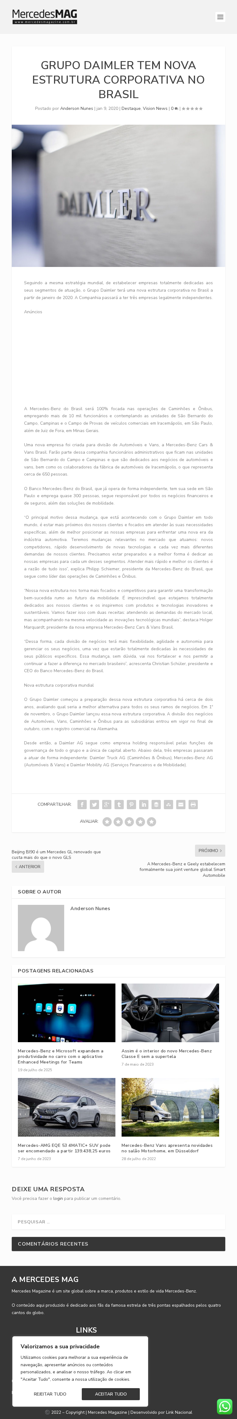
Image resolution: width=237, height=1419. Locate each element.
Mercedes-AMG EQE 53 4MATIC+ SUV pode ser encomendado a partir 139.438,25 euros (64, 1148)
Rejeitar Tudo (50, 1394)
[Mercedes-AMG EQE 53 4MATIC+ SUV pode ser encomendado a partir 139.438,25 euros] (66, 1107)
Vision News (155, 108)
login (58, 1198)
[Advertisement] (130, 359)
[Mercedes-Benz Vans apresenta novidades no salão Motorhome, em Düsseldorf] (170, 1107)
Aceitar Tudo (111, 1394)
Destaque (131, 108)
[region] (80, 1371)
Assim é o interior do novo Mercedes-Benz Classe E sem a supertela (167, 1053)
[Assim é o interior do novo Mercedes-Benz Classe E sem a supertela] (170, 1013)
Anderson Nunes (76, 108)
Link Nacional (179, 1412)
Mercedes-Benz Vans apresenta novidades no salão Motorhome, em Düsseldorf (167, 1148)
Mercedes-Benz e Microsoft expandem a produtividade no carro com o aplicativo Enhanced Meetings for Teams (60, 1056)
